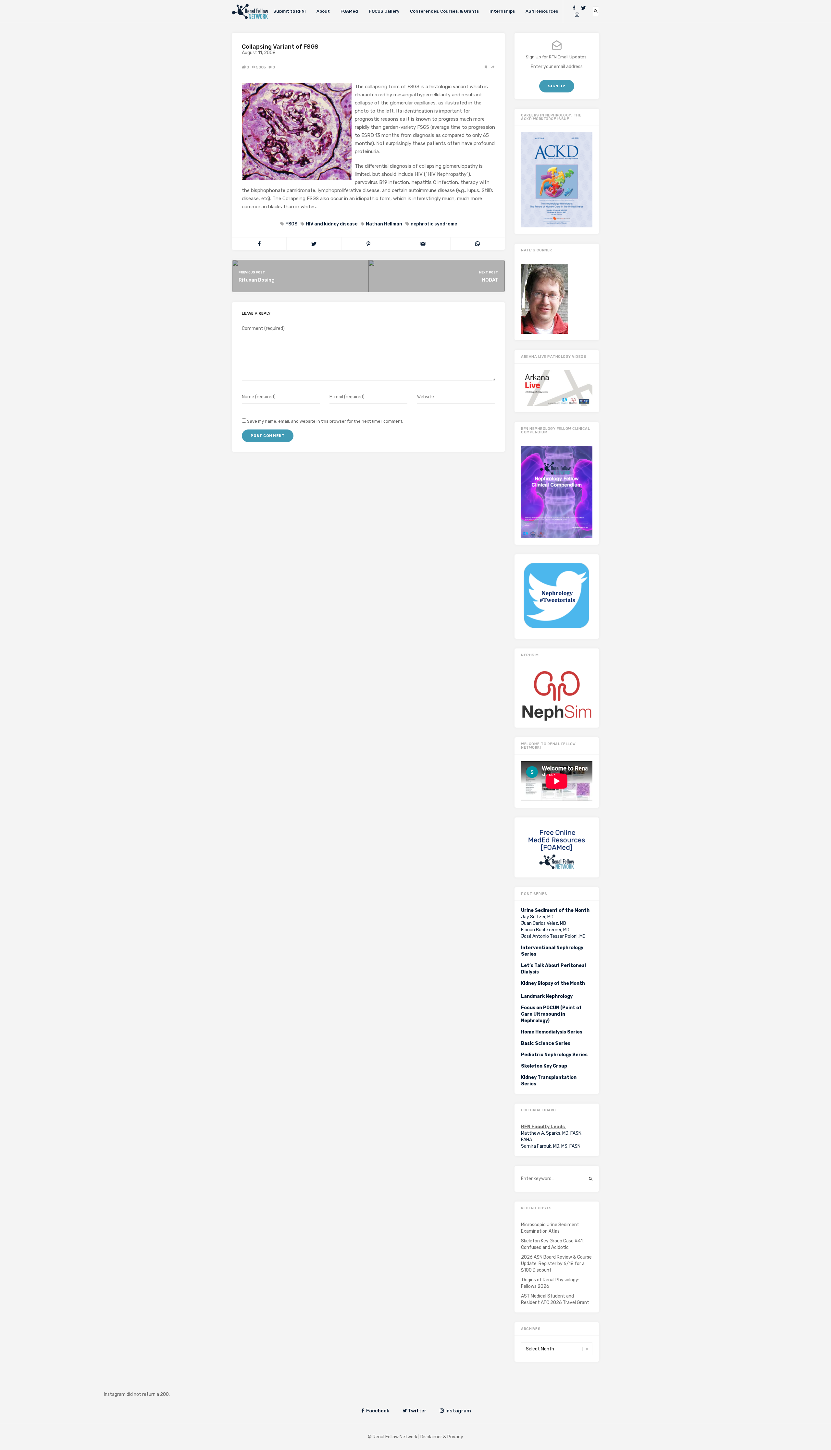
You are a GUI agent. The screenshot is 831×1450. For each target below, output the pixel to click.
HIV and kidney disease (331, 224)
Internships (502, 11)
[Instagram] (577, 14)
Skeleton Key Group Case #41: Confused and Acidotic (552, 1244)
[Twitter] (583, 8)
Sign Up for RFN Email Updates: (557, 56)
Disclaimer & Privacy (441, 1437)
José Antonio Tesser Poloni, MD (553, 936)
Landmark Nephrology (547, 996)
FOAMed (349, 11)
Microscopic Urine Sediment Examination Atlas (550, 1228)
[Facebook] (574, 8)
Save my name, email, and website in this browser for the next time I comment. (325, 421)
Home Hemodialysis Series (551, 1032)
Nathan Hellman (384, 224)
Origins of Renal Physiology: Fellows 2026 (550, 1283)
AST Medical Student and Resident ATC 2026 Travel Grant (555, 1299)
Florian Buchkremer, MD (545, 930)
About (323, 11)
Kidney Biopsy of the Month (553, 983)
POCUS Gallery (384, 11)
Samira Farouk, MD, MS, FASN (550, 1146)
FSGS (291, 224)
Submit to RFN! (289, 11)
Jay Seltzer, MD (537, 917)
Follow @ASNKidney (142, 1384)
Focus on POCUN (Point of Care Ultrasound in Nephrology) (551, 1014)
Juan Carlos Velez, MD (543, 923)
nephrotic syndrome (434, 224)
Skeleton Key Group (544, 1066)
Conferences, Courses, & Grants (444, 11)
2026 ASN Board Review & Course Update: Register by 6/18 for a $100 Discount (556, 1263)
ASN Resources (542, 11)
